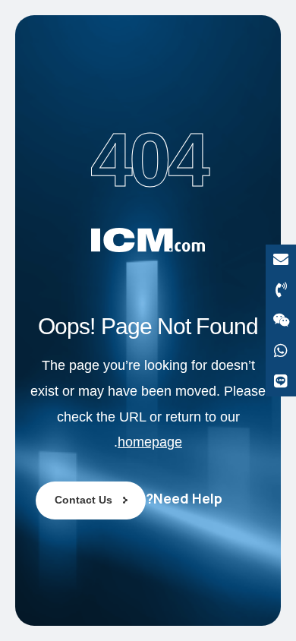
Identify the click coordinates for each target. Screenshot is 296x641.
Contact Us (83, 500)
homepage (150, 442)
